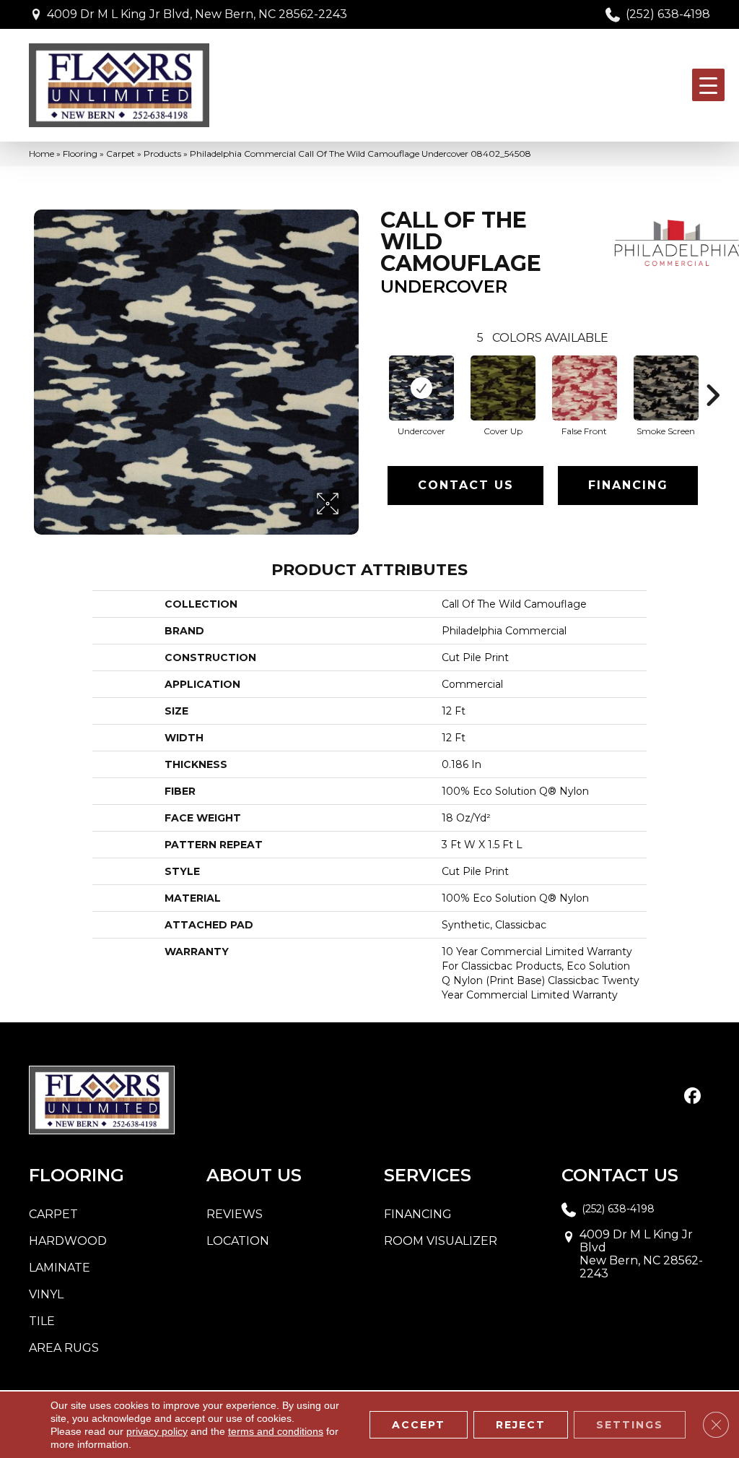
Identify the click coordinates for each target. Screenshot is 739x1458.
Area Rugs (64, 1348)
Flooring (80, 153)
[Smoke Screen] (666, 388)
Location (237, 1241)
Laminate (59, 1267)
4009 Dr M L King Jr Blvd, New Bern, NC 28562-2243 (197, 14)
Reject (521, 1424)
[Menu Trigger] (708, 85)
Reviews (234, 1214)
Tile (42, 1321)
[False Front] (584, 388)
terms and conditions (275, 1431)
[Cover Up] (503, 388)
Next (712, 373)
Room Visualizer (440, 1241)
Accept (418, 1424)
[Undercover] (421, 388)
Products (162, 153)
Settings (629, 1424)
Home (41, 153)
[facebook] (692, 1096)
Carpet (120, 153)
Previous (373, 373)
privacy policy (157, 1431)
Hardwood (68, 1241)
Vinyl (46, 1294)
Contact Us (466, 485)
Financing (628, 485)
